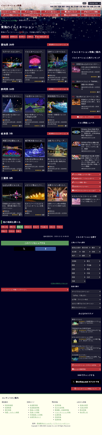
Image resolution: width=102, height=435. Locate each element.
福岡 (83, 255)
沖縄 (98, 6)
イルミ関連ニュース (11, 15)
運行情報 (8, 410)
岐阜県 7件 (7, 133)
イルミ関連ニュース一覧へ (82, 174)
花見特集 (58, 405)
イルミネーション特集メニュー (11, 12)
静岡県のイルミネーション (58, 89)
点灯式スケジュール (31, 15)
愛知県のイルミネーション (58, 44)
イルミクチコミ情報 (51, 15)
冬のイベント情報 (92, 12)
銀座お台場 (75, 247)
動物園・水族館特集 (62, 410)
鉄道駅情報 (34, 405)
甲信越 (76, 6)
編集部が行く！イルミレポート (84, 178)
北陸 (80, 6)
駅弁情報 (83, 410)
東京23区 (85, 247)
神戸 (73, 255)
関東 (59, 6)
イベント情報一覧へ (80, 182)
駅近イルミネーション (79, 307)
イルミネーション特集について (86, 389)
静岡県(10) (14, 37)
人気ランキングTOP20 (86, 117)
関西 (63, 6)
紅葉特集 (58, 415)
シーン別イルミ (52, 12)
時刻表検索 (9, 405)
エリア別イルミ (32, 12)
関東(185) (4, 227)
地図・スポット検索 (12, 412)
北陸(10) (52, 227)
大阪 (83, 251)
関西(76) (12, 227)
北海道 (68, 6)
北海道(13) (28, 227)
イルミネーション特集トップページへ (14, 289)
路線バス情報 (34, 410)
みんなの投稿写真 (72, 15)
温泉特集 (58, 419)
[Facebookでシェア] (45, 249)
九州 (95, 6)
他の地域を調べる (43, 37)
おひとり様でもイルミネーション (83, 303)
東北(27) (36, 227)
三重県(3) (30, 37)
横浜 (93, 247)
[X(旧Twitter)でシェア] (24, 249)
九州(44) (12, 231)
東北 (72, 6)
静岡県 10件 (7, 89)
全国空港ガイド (35, 417)
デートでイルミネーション (80, 291)
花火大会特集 (59, 407)
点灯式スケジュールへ (81, 186)
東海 (84, 6)
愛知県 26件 (7, 44)
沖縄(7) (18, 231)
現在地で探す (94, 3)
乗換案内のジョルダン (45, 423)
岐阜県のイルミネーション (58, 133)
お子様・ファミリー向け (80, 299)
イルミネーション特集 (11, 5)
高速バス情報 (34, 412)
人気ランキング (72, 12)
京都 (93, 251)
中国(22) (60, 227)
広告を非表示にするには (59, 283)
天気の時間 (84, 407)
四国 (91, 6)
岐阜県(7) (22, 37)
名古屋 (74, 251)
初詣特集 (58, 417)
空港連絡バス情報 (36, 415)
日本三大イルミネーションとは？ (85, 190)
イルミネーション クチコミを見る (85, 365)
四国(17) (4, 231)
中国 (88, 6)
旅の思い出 (84, 412)
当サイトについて (92, 15)
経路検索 (8, 407)
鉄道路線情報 (34, 407)
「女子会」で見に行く (79, 295)
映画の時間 (84, 405)
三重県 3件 (7, 178)
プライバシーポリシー (62, 423)
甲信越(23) (44, 227)
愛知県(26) (5, 37)
